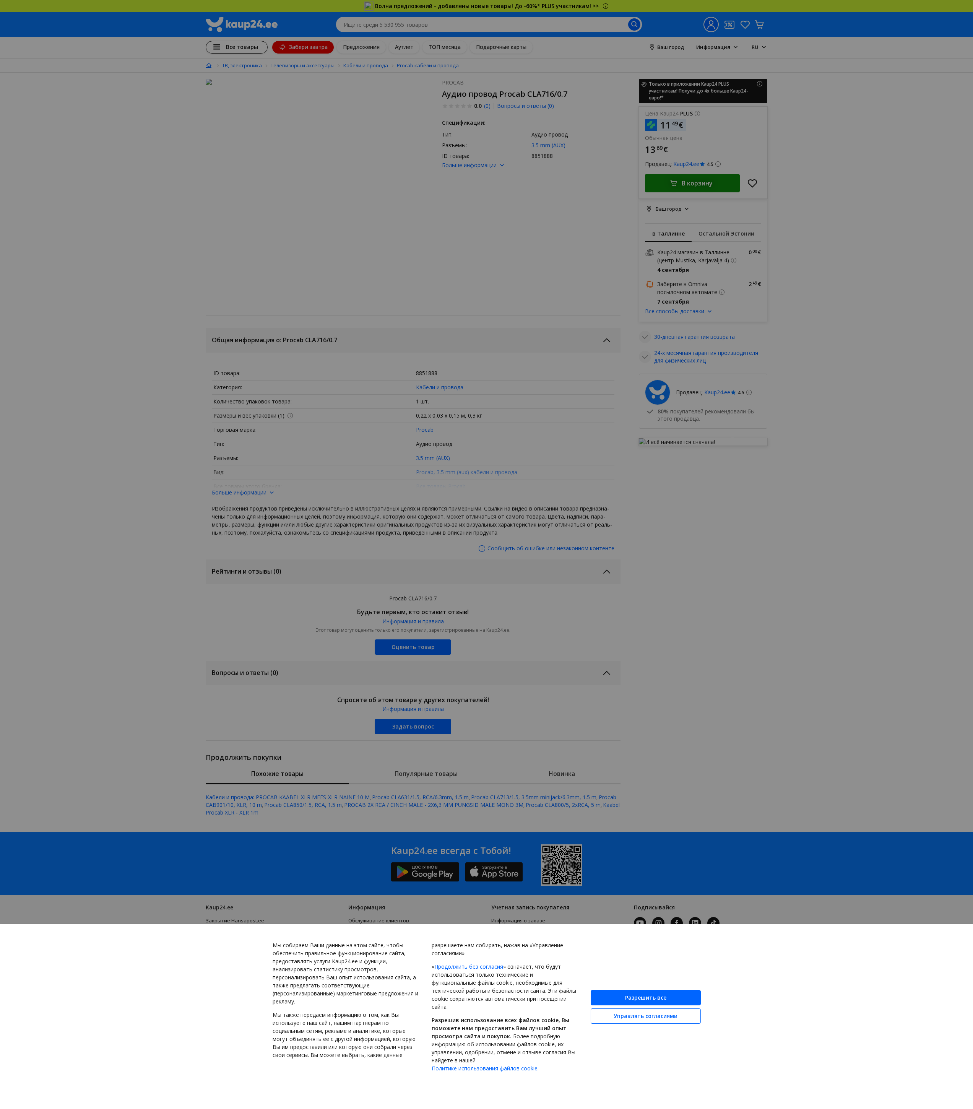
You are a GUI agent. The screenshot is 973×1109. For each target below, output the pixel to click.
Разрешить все (645, 997)
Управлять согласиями (645, 1016)
